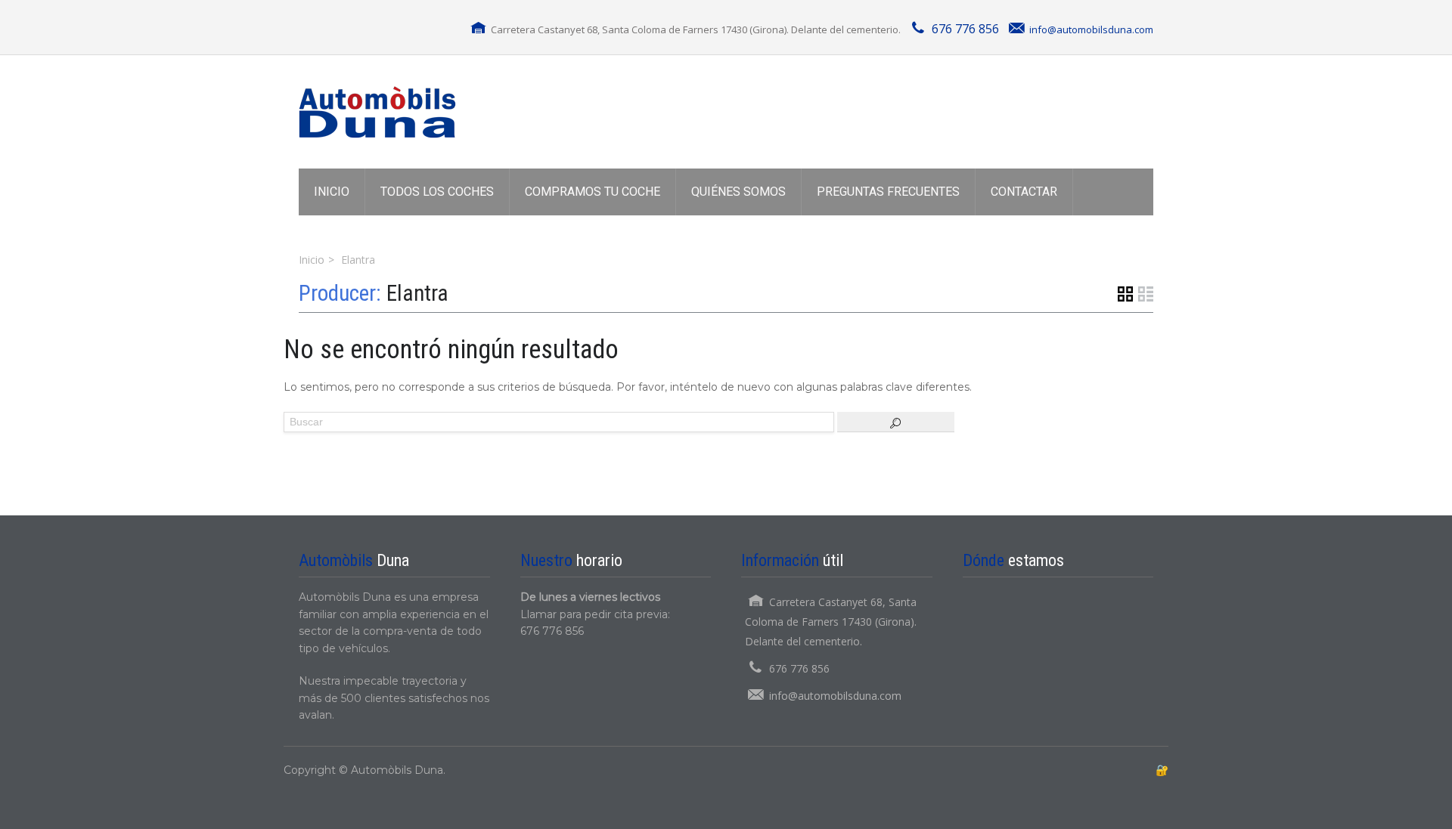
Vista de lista (1145, 294)
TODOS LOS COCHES (437, 191)
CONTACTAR (1024, 191)
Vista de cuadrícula (1125, 294)
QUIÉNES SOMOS (738, 191)
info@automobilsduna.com (1091, 29)
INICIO (331, 191)
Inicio (311, 259)
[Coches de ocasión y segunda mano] (377, 112)
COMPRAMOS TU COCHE (592, 191)
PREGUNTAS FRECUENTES (888, 191)
